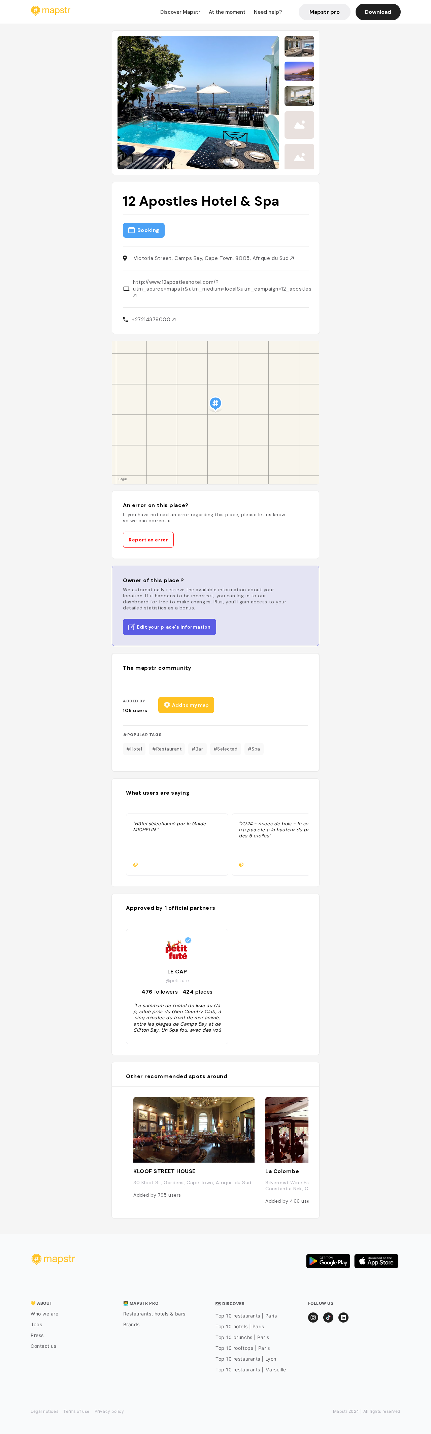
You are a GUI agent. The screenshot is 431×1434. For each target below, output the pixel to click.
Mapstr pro (324, 11)
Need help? (268, 12)
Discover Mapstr (180, 12)
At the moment (227, 12)
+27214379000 (152, 319)
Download (378, 11)
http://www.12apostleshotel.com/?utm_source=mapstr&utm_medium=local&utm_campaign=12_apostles (222, 285)
